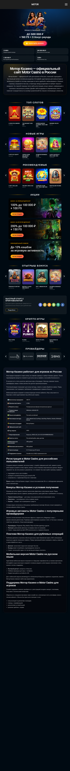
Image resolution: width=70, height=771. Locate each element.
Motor (35, 4)
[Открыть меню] (66, 4)
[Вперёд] (64, 113)
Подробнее (11, 310)
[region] (35, 117)
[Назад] (6, 113)
